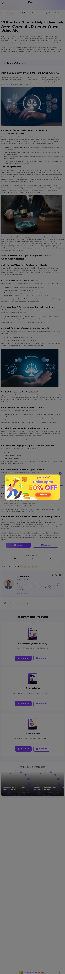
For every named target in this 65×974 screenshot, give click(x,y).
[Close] (60, 473)
